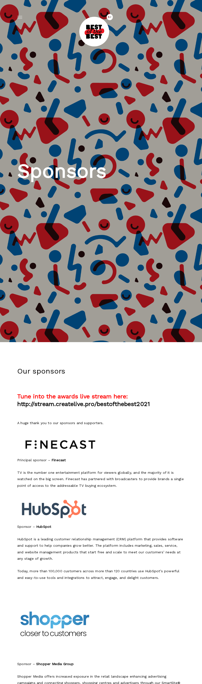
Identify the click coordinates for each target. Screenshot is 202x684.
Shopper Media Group (55, 664)
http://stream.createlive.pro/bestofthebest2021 (83, 404)
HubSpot (43, 527)
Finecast (58, 460)
